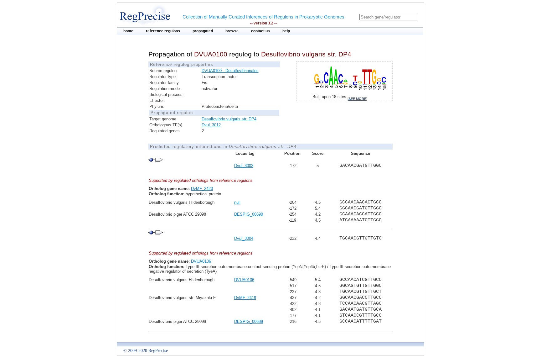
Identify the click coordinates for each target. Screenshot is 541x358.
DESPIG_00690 (248, 214)
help (286, 31)
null (237, 202)
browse (232, 31)
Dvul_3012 (211, 125)
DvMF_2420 (202, 188)
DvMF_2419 (245, 297)
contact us (260, 31)
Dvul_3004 (243, 238)
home (128, 31)
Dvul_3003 (243, 165)
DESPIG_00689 (248, 321)
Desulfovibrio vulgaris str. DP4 (229, 119)
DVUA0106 (201, 261)
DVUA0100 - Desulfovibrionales (230, 70)
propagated (203, 31)
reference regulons (163, 31)
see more (357, 99)
